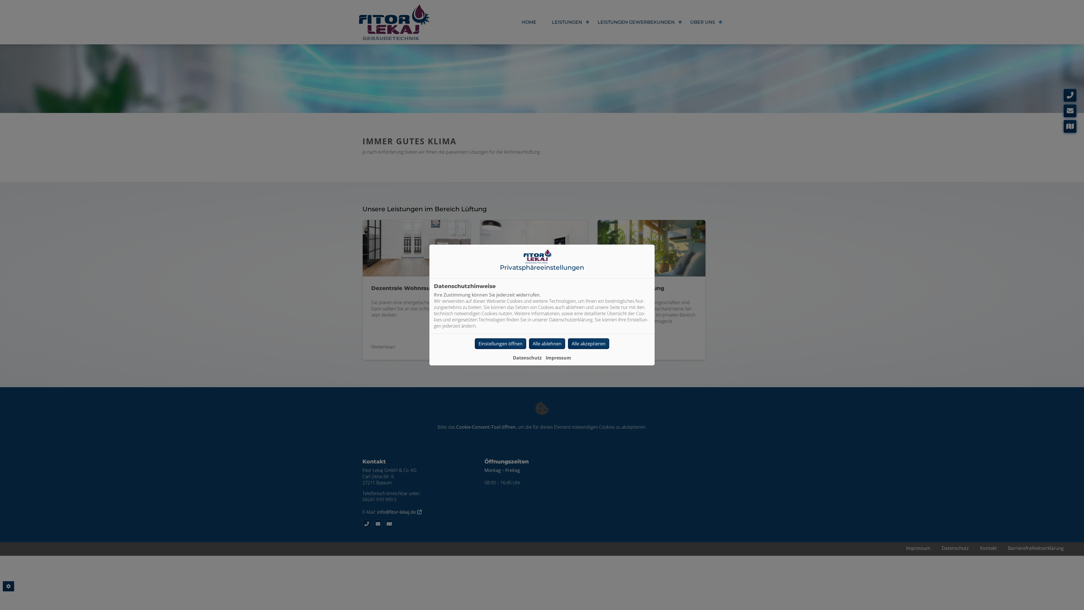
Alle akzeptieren (589, 344)
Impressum (558, 358)
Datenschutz (527, 358)
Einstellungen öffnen (500, 344)
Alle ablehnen (547, 344)
